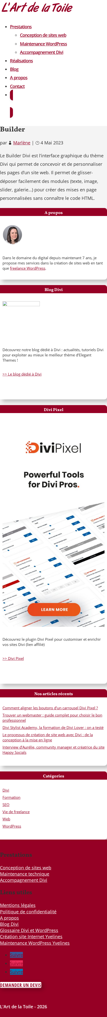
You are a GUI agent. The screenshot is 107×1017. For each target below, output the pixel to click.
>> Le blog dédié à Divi (22, 374)
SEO (5, 804)
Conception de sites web (43, 35)
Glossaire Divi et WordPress (29, 930)
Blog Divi (9, 924)
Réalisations (21, 61)
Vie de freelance (16, 811)
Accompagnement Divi (41, 52)
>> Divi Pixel (13, 658)
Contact (17, 86)
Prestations (21, 27)
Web (6, 818)
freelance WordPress (27, 268)
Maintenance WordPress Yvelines (35, 943)
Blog (14, 69)
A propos (18, 78)
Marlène (21, 143)
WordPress (11, 826)
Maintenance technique (24, 874)
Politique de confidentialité (28, 912)
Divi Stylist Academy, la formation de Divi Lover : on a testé (53, 727)
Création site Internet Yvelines (31, 936)
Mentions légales (18, 905)
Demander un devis (20, 985)
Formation (11, 797)
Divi (5, 790)
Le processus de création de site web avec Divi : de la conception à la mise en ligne (47, 737)
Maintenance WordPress (43, 44)
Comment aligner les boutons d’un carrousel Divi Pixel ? (50, 707)
